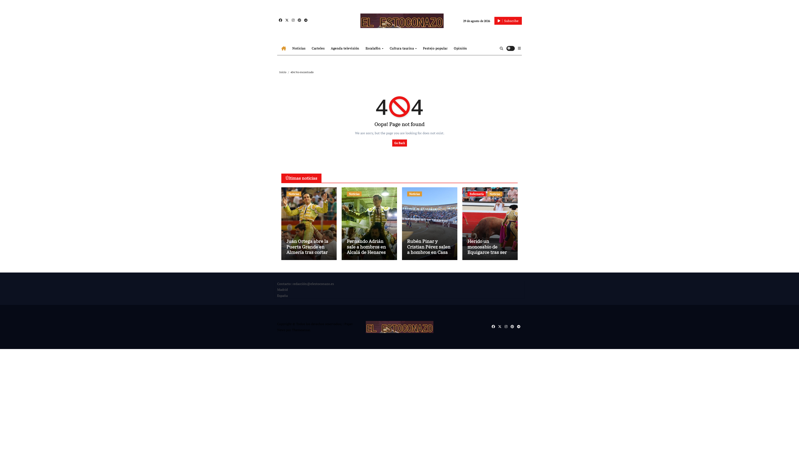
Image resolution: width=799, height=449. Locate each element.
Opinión (460, 48)
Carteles (318, 48)
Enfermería (477, 194)
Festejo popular (435, 48)
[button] (519, 48)
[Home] (283, 48)
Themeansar (301, 330)
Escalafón (374, 48)
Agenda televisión (345, 48)
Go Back (399, 143)
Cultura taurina (402, 48)
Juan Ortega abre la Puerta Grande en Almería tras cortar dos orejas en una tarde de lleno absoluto (307, 254)
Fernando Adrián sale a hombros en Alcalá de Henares (366, 246)
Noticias (298, 48)
